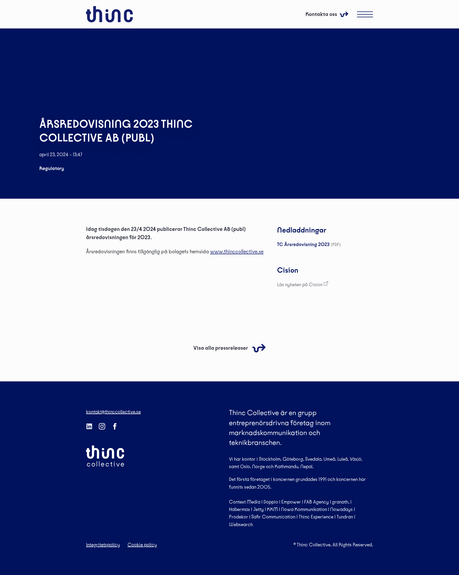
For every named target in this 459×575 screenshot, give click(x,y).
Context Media (244, 502)
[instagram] (102, 426)
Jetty (258, 509)
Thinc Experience (316, 517)
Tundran (345, 517)
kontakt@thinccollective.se (113, 412)
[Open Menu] (365, 14)
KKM (272, 509)
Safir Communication (273, 517)
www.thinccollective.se (237, 251)
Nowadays (341, 509)
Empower (291, 502)
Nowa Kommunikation (304, 509)
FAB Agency (316, 502)
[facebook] (115, 426)
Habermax (239, 509)
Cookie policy (142, 545)
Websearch (241, 524)
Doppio (271, 502)
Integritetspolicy (103, 545)
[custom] (89, 426)
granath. (340, 502)
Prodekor (238, 517)
